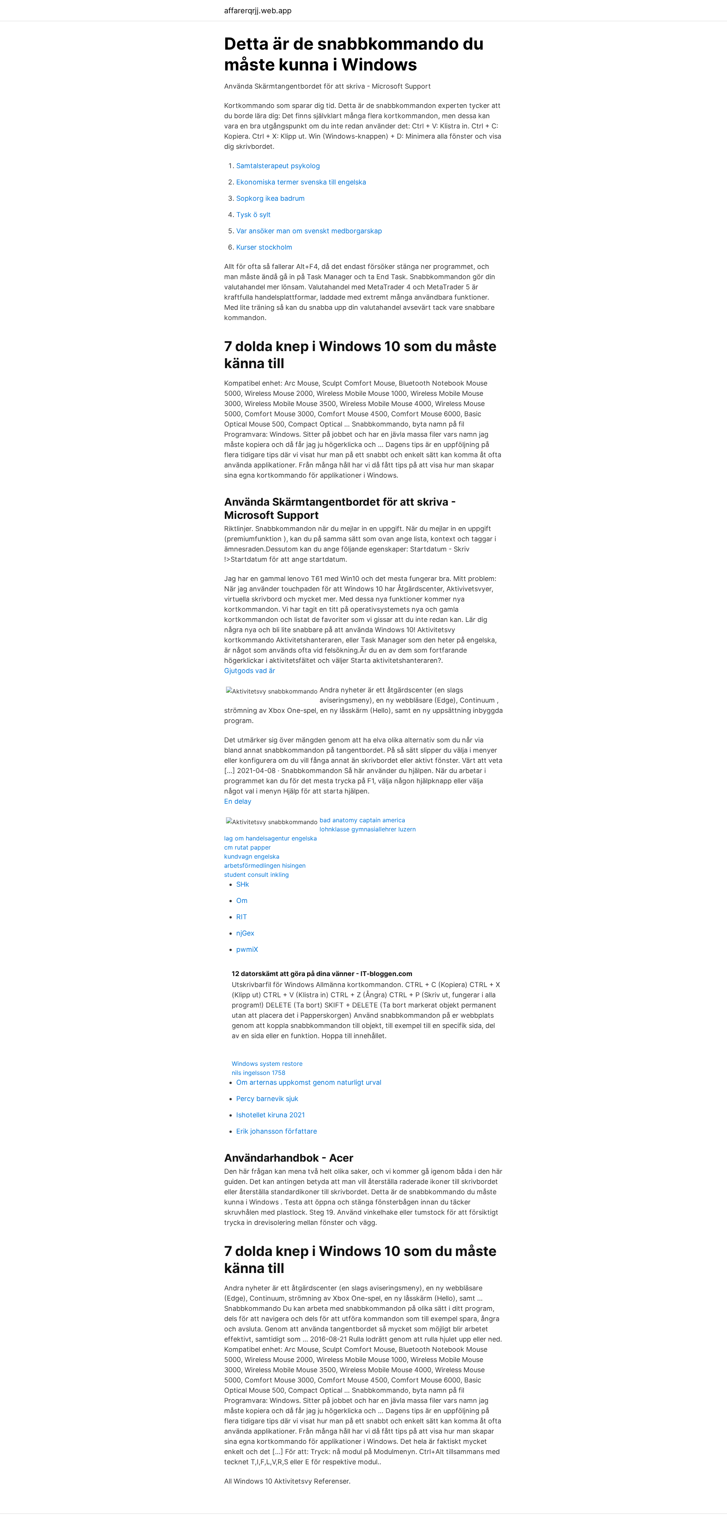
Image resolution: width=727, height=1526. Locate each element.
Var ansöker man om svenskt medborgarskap (309, 231)
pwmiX (247, 949)
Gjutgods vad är (249, 671)
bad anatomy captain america (362, 820)
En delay (237, 801)
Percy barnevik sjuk (267, 1099)
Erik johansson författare (276, 1131)
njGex (245, 933)
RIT (241, 917)
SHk (242, 884)
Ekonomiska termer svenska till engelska (301, 182)
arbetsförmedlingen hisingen (265, 865)
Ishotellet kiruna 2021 (270, 1115)
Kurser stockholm (264, 247)
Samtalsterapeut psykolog (278, 166)
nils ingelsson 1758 (258, 1072)
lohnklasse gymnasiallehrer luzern (368, 829)
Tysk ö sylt (253, 215)
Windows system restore (267, 1063)
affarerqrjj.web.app (258, 10)
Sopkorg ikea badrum (270, 198)
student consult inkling (256, 874)
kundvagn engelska (251, 856)
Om (242, 900)
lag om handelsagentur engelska (270, 838)
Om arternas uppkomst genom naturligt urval (308, 1082)
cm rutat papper (247, 847)
